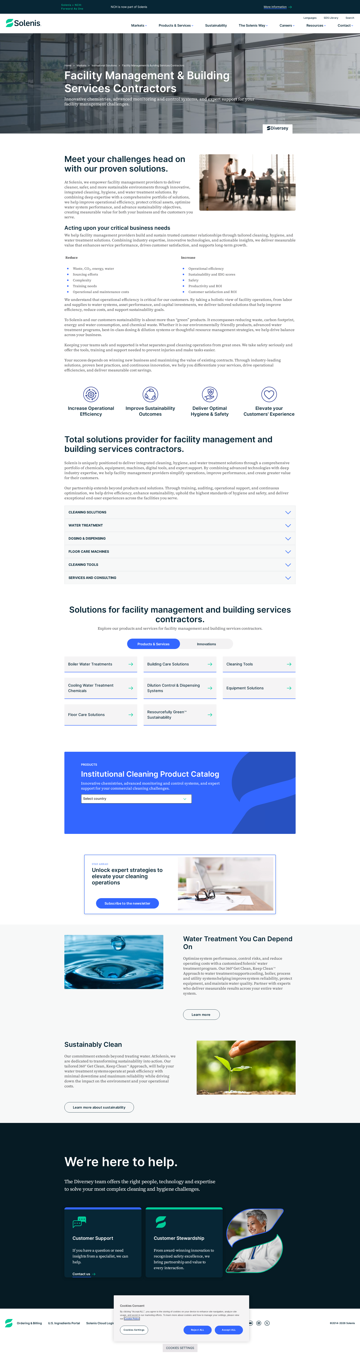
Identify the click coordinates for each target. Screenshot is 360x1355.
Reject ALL (197, 1329)
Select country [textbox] (94, 798)
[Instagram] (259, 1323)
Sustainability (216, 25)
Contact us (81, 1274)
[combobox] (136, 798)
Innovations (206, 644)
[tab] (180, 512)
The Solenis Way (252, 25)
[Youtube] (250, 1323)
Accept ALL (229, 1329)
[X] (267, 1323)
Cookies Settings (180, 1348)
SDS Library (331, 17)
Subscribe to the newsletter (127, 903)
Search (350, 17)
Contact (344, 25)
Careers (286, 25)
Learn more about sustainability (99, 1107)
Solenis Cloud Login (100, 1323)
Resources (315, 25)
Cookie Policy (131, 1318)
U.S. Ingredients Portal (64, 1323)
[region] (181, 1318)
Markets (138, 25)
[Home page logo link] (23, 27)
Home (67, 65)
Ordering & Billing (29, 1323)
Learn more (201, 1015)
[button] (178, 512)
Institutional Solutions (104, 65)
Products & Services (175, 25)
